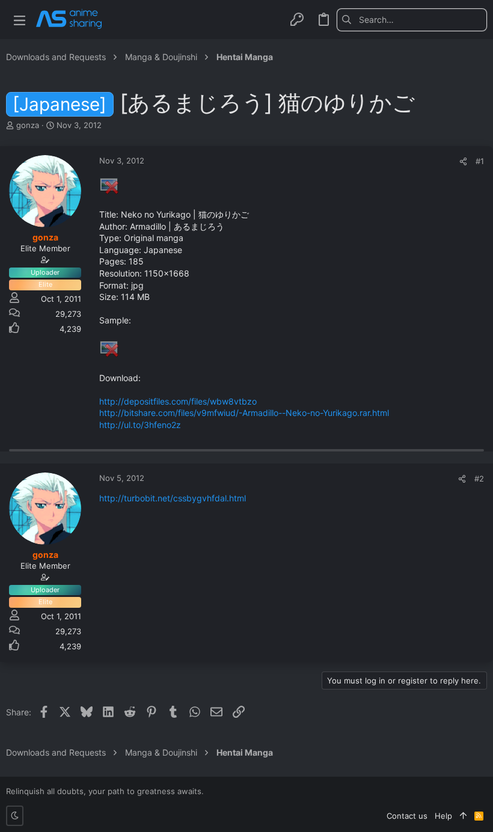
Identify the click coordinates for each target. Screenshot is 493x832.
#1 (480, 161)
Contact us (407, 816)
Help (443, 816)
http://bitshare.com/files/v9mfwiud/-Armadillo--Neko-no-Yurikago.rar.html (244, 413)
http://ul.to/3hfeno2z (140, 425)
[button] (19, 19)
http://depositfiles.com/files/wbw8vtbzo (178, 401)
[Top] (463, 816)
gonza (27, 125)
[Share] (463, 161)
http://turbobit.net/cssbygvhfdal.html (172, 498)
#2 (479, 478)
